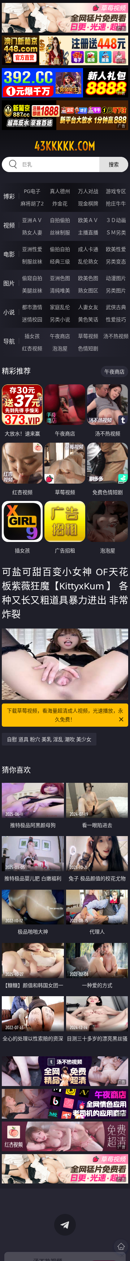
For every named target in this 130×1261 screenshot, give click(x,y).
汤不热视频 (116, 336)
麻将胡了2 (32, 203)
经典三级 (60, 261)
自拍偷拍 (60, 220)
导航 (9, 341)
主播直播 (88, 232)
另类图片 (116, 290)
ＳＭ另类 (116, 232)
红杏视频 (32, 348)
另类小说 (60, 319)
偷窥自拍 (32, 278)
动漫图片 (116, 278)
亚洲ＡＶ (32, 220)
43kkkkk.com (64, 146)
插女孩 (32, 336)
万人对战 (88, 191)
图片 (9, 283)
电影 (9, 254)
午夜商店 (60, 336)
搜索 (114, 164)
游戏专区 (116, 191)
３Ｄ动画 (116, 220)
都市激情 (32, 307)
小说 (9, 312)
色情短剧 (88, 348)
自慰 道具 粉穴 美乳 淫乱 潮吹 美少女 (49, 739)
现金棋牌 (88, 203)
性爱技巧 (116, 319)
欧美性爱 (116, 249)
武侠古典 (116, 307)
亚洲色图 (60, 278)
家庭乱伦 (60, 307)
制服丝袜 (32, 261)
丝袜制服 (60, 232)
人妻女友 (88, 307)
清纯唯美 (60, 290)
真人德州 (60, 191)
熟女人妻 (32, 232)
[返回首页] (121, 1246)
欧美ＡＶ (88, 220)
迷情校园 (32, 319)
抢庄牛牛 (116, 203)
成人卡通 (88, 249)
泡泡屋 (60, 348)
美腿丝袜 (32, 290)
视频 (9, 225)
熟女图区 (88, 290)
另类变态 (116, 261)
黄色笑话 (88, 319)
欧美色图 (88, 278)
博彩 (9, 196)
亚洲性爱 (32, 249)
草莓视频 (88, 336)
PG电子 (32, 191)
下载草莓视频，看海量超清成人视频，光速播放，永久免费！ (65, 715)
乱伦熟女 (88, 261)
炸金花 (60, 203)
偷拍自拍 (60, 249)
